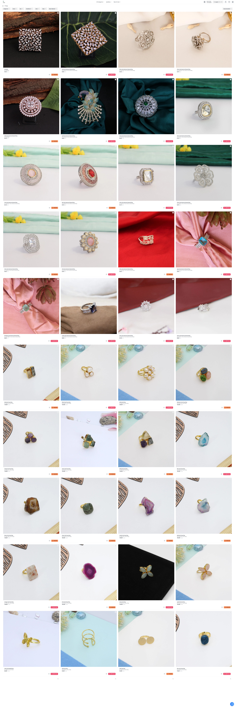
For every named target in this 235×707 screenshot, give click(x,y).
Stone (14, 8)
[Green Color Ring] (146, 572)
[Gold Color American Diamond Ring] (89, 40)
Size (20, 8)
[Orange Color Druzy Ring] (31, 572)
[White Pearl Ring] (146, 373)
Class (43, 8)
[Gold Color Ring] (89, 639)
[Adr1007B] (31, 40)
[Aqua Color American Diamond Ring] (204, 239)
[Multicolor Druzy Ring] (31, 373)
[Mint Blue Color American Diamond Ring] (31, 306)
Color (36, 8)
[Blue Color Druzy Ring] (204, 439)
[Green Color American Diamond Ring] (146, 106)
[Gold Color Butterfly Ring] (31, 639)
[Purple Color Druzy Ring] (31, 439)
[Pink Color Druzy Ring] (89, 572)
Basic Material (52, 8)
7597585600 (209, 2)
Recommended (227, 8)
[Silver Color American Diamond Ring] (146, 40)
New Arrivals (117, 2)
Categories (5, 8)
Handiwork (28, 8)
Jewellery (108, 2)
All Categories (100, 2)
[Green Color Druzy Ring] (89, 439)
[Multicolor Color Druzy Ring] (204, 373)
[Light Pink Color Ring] (204, 572)
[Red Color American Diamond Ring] (89, 173)
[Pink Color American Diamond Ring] (31, 173)
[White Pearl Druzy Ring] (89, 373)
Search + (218, 2)
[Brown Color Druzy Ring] (31, 506)
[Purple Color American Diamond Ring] (89, 306)
